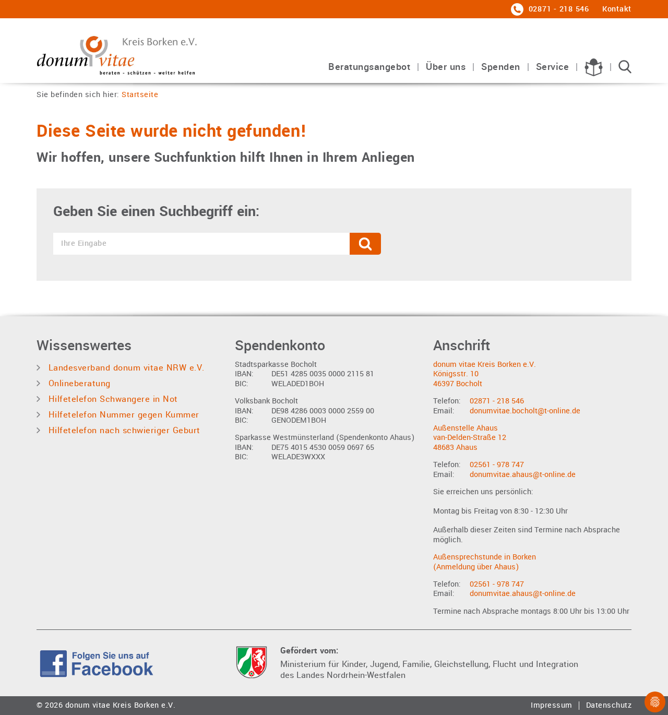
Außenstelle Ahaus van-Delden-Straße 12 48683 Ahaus (469, 438)
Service (552, 68)
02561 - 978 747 (497, 464)
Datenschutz (609, 705)
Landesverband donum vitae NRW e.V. (125, 368)
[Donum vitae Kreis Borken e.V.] (125, 53)
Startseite (140, 95)
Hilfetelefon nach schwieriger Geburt (122, 430)
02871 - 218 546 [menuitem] (557, 9)
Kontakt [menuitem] (616, 9)
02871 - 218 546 (497, 401)
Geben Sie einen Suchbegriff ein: (156, 212)
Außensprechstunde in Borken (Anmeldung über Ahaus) (484, 562)
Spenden (500, 68)
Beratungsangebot (369, 68)
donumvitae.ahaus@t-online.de (523, 474)
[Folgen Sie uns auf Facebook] (97, 662)
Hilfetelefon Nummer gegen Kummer (122, 415)
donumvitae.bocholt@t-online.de (525, 411)
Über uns (446, 68)
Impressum (551, 705)
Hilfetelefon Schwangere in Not (111, 399)
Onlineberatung (78, 383)
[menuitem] (369, 72)
